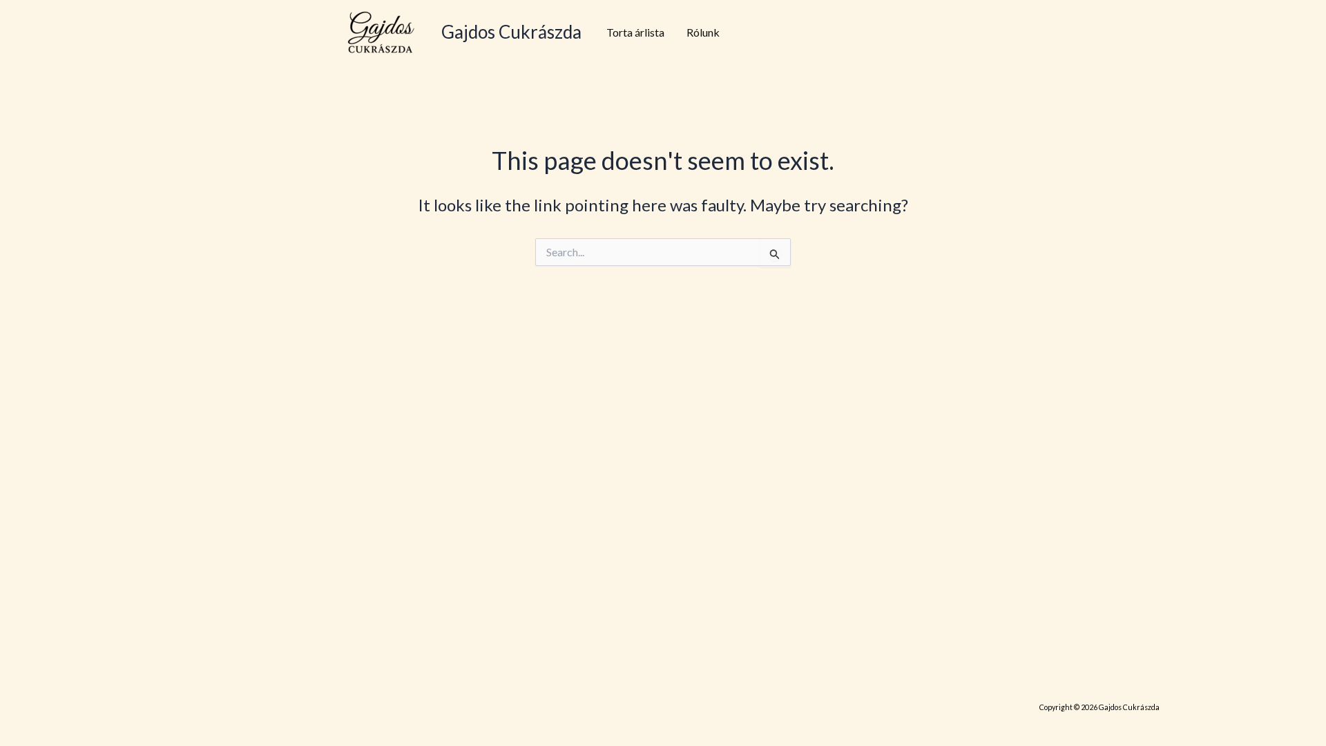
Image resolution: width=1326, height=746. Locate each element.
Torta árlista (635, 32)
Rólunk (703, 32)
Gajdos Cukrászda (511, 32)
